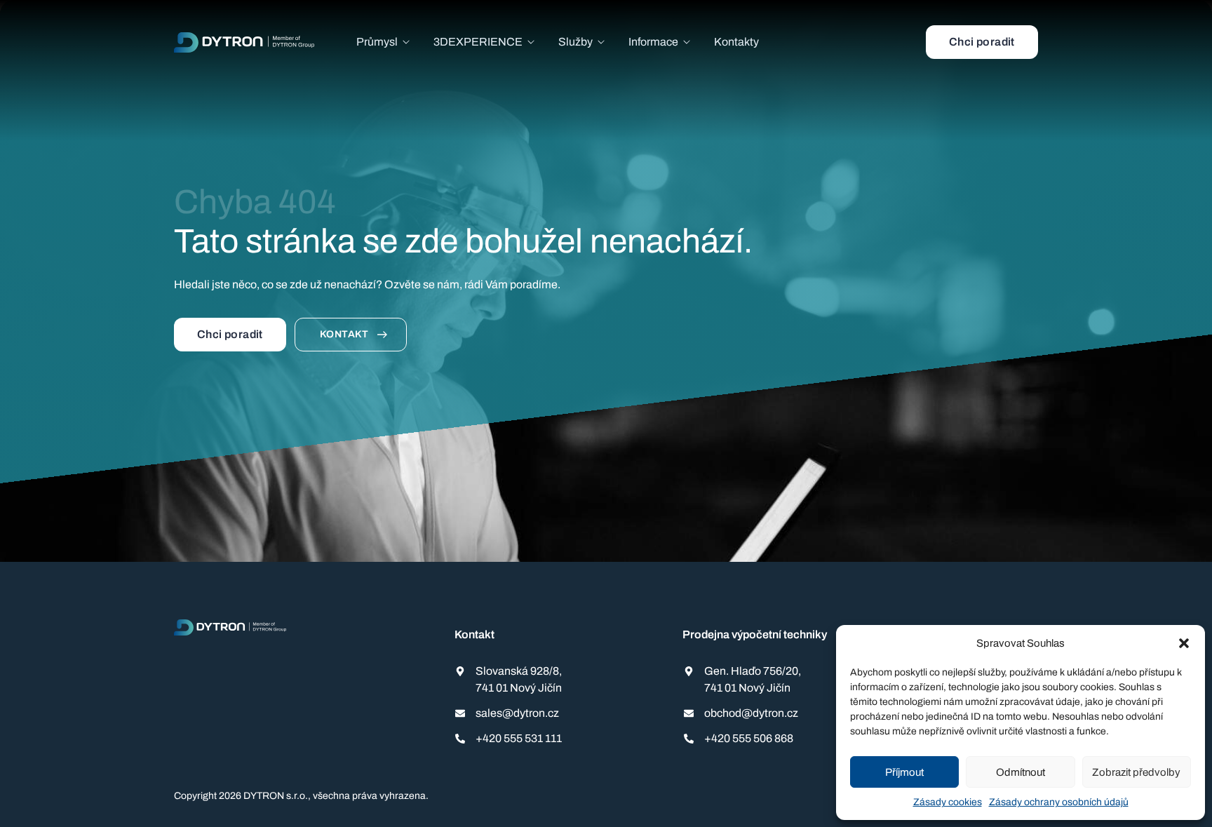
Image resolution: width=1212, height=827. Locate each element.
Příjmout (904, 772)
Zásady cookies (947, 802)
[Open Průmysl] (406, 42)
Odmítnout (1020, 772)
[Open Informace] (687, 42)
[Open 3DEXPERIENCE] (531, 42)
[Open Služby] (601, 42)
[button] (1184, 643)
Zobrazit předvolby (1136, 772)
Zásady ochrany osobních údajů (1059, 802)
